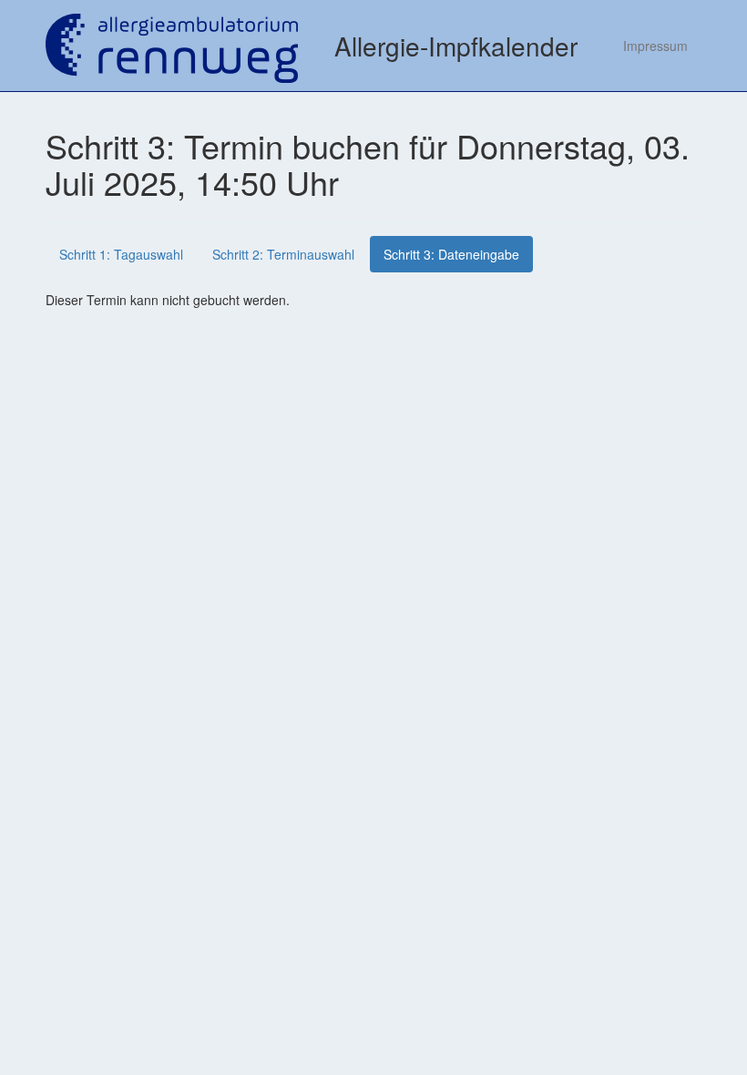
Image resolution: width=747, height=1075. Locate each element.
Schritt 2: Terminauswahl (283, 254)
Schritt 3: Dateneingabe (451, 254)
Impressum (655, 45)
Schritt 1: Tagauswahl (121, 254)
